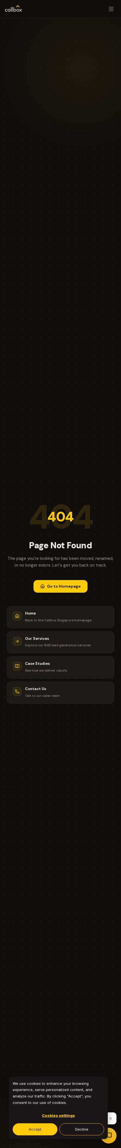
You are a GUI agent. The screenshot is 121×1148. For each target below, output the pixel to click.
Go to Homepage (64, 586)
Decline (81, 1129)
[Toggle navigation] (111, 9)
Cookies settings (58, 1115)
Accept (35, 1129)
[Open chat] (108, 1136)
